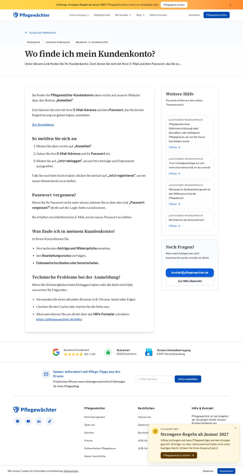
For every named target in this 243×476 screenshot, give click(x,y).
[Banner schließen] (230, 5)
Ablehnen (208, 470)
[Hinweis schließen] (235, 428)
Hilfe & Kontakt (158, 14)
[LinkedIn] (39, 421)
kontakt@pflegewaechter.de (189, 272)
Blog (138, 14)
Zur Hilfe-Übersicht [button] (190, 281)
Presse (88, 440)
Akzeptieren (226, 470)
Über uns (89, 424)
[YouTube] (28, 421)
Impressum (144, 416)
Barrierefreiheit (147, 432)
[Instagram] (17, 421)
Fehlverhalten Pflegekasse (100, 448)
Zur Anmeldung (43, 124)
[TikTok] (49, 421)
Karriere (89, 432)
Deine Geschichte (95, 456)
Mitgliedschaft (102, 14)
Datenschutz (145, 424)
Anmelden (194, 14)
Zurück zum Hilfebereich (42, 32)
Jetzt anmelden (188, 379)
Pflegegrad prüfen (216, 14)
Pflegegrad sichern (174, 4)
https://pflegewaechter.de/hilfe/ (59, 319)
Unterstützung (77, 14)
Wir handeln (121, 14)
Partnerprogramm (94, 416)
